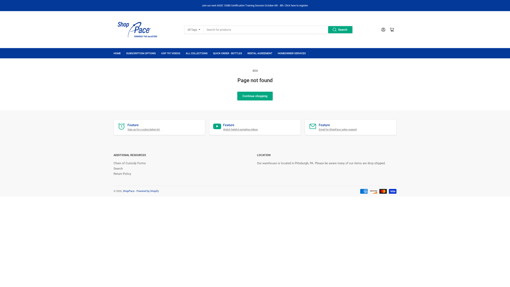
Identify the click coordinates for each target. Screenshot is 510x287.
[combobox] (278, 30)
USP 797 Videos (170, 53)
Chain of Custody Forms (130, 163)
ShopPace (128, 191)
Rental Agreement (259, 53)
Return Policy (122, 174)
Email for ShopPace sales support (338, 129)
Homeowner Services (292, 53)
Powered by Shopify (147, 191)
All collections (197, 53)
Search (342, 29)
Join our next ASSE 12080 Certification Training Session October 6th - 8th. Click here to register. (255, 5)
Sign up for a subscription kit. (144, 129)
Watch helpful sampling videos (240, 129)
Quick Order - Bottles (227, 53)
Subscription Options (141, 53)
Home (117, 53)
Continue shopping (255, 96)
